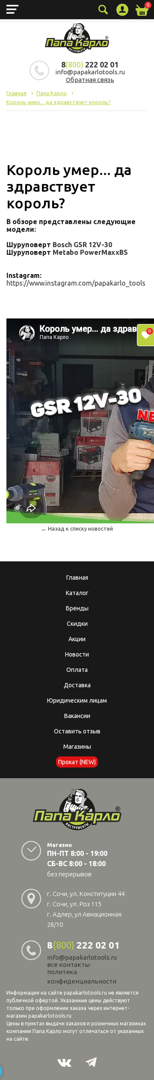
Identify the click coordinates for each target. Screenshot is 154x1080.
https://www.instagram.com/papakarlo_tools (75, 283)
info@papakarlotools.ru (90, 72)
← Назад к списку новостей (77, 528)
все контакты (68, 964)
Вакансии (77, 715)
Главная (77, 577)
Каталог (77, 593)
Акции (77, 639)
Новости (77, 654)
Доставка (77, 685)
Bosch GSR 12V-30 (82, 244)
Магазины (77, 746)
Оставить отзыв (77, 731)
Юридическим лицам (77, 700)
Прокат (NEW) (77, 762)
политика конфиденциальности (81, 976)
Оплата (77, 669)
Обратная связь (90, 79)
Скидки (77, 623)
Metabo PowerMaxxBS (90, 252)
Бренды (77, 608)
